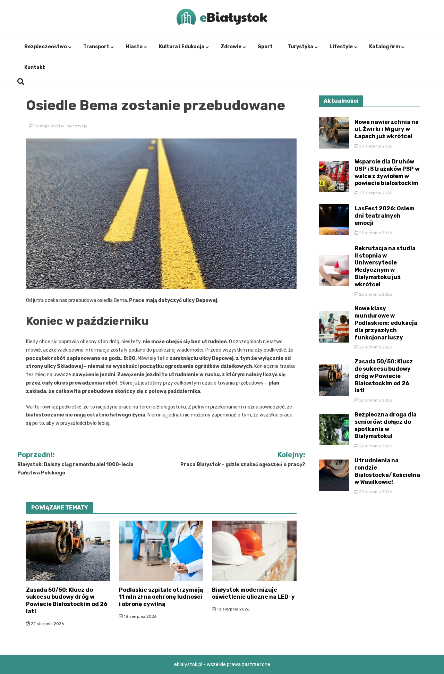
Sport (265, 47)
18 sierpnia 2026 (139, 616)
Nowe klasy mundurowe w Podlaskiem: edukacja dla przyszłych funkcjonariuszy (386, 322)
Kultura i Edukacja (181, 47)
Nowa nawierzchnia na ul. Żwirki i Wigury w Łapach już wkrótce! (387, 129)
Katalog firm (384, 47)
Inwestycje (76, 126)
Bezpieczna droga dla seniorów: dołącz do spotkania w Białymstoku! (386, 425)
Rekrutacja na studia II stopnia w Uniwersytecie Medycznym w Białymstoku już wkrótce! (385, 266)
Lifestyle (341, 47)
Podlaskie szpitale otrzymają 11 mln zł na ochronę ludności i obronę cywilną (161, 597)
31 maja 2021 (47, 126)
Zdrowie (231, 47)
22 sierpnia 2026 (47, 623)
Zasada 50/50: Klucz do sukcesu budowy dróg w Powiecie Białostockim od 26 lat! (67, 601)
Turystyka (300, 47)
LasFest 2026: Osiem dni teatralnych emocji (385, 215)
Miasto (134, 47)
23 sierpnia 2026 (375, 146)
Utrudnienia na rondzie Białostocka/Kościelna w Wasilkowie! (387, 471)
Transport (96, 47)
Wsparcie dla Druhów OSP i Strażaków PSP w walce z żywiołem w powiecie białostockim (387, 172)
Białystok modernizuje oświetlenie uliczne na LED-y (253, 593)
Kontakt (34, 67)
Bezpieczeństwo (45, 47)
